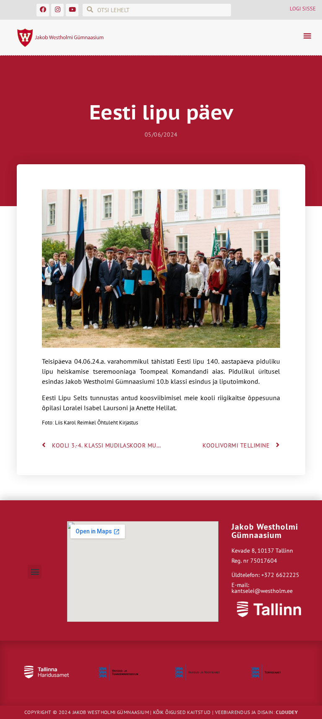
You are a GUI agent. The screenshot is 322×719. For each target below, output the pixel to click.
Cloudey (287, 712)
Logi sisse (303, 8)
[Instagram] (57, 10)
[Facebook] (42, 10)
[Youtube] (72, 10)
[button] (307, 35)
